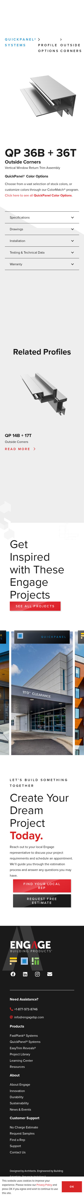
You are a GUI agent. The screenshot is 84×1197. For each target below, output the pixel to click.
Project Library (20, 1054)
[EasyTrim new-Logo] (35, 961)
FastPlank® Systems (24, 1035)
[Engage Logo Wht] (37, 946)
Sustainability (19, 1103)
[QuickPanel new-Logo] (24, 961)
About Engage (20, 1084)
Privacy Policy (44, 1185)
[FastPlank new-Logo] (13, 961)
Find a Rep (17, 1139)
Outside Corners (23, 161)
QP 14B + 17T (18, 435)
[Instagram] (37, 974)
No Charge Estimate (24, 1127)
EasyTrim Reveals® (23, 1048)
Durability (16, 1097)
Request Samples (22, 1133)
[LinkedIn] (25, 974)
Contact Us (17, 1152)
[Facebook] (13, 974)
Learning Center (21, 1060)
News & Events (20, 1109)
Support (15, 1146)
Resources (17, 1066)
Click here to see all (38, 195)
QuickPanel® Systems (44, 636)
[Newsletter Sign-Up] (50, 974)
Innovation (17, 1091)
